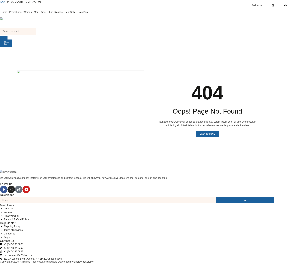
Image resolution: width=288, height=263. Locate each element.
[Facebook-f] (4, 189)
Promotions (15, 12)
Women (28, 12)
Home (4, 12)
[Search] (4, 38)
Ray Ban (83, 12)
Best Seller (70, 12)
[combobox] (18, 31)
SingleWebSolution (83, 261)
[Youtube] (26, 189)
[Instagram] (11, 189)
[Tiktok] (18, 189)
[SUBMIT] (245, 200)
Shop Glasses (55, 12)
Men (36, 12)
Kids (43, 12)
